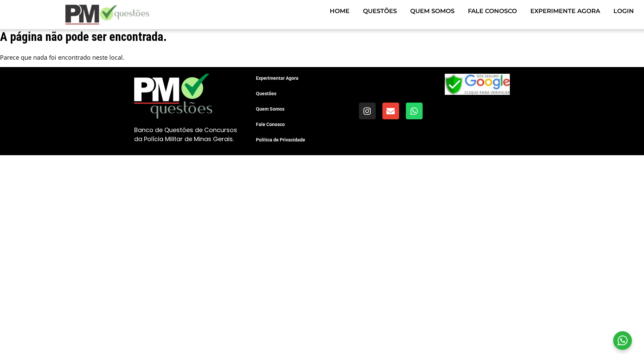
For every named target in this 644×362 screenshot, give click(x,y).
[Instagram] (367, 111)
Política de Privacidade (280, 139)
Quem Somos (432, 11)
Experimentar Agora (277, 78)
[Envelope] (390, 111)
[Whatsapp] (414, 111)
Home (340, 11)
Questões (380, 11)
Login (623, 11)
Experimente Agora (565, 11)
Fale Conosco (492, 11)
